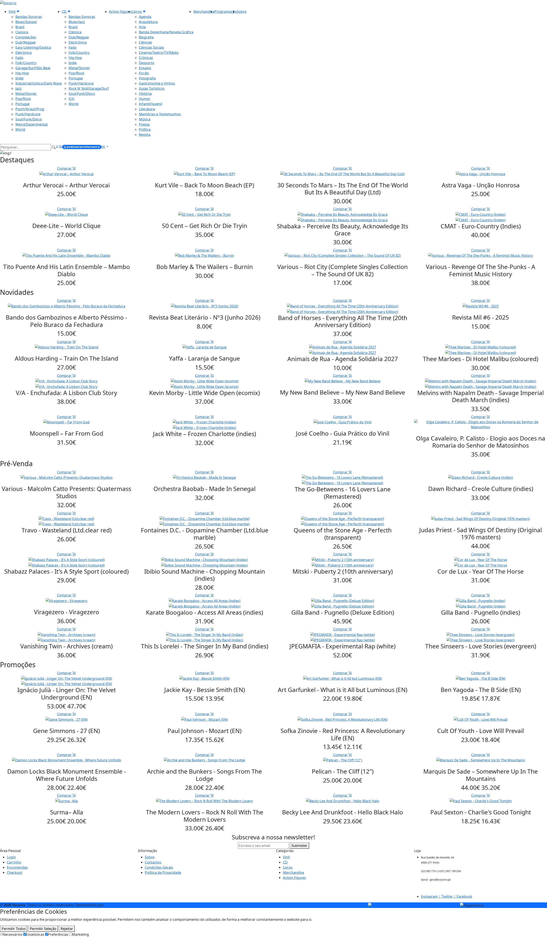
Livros (137, 11)
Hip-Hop (22, 73)
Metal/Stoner (26, 93)
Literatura (147, 109)
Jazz (18, 88)
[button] (80, 147)
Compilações (25, 37)
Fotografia (147, 78)
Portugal (22, 103)
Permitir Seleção (43, 928)
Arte (142, 27)
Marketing (80, 934)
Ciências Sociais (151, 47)
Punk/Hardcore (27, 114)
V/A (71, 98)
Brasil (19, 27)
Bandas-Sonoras (28, 16)
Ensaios (145, 68)
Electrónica (78, 42)
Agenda (145, 16)
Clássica (75, 32)
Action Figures (120, 11)
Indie (19, 78)
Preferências (58, 934)
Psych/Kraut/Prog (29, 109)
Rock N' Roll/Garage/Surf (89, 88)
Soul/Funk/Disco (28, 119)
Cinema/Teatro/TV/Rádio (159, 52)
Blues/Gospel (26, 21)
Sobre (241, 11)
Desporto (146, 62)
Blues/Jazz (77, 21)
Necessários (12, 934)
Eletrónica (23, 52)
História (145, 93)
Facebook (464, 896)
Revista (144, 134)
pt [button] (103, 146)
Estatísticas (35, 934)
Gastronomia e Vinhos (157, 83)
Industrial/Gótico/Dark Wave (38, 83)
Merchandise (204, 11)
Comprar (64, 168)
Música (144, 119)
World (20, 129)
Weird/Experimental (31, 124)
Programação (226, 11)
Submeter (299, 845)
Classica (21, 32)
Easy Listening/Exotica (33, 47)
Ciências (145, 42)
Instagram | (431, 896)
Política (145, 129)
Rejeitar (67, 928)
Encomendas (17, 867)
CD (64, 11)
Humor (144, 98)
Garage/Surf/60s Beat (32, 68)
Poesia (144, 124)
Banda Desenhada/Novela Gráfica (166, 32)
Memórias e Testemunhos (160, 114)
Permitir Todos (14, 928)
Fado (19, 57)
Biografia (146, 37)
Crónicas (146, 57)
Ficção (144, 73)
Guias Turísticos (152, 88)
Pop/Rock (23, 98)
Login (11, 857)
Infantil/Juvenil (150, 103)
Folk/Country (25, 62)
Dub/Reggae (25, 42)
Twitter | (449, 896)
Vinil (12, 11)
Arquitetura (148, 21)
